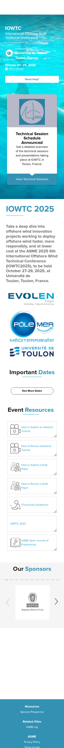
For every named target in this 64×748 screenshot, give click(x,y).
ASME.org (32, 727)
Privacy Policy (32, 742)
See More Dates (32, 391)
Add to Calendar (16, 69)
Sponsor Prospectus (32, 712)
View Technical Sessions (32, 179)
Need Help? (32, 79)
